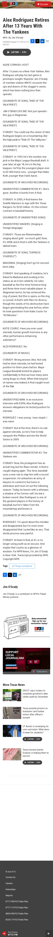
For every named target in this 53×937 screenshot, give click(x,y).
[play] (4, 933)
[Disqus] (26, 822)
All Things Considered (22, 566)
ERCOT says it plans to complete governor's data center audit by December (35, 693)
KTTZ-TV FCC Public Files (17, 908)
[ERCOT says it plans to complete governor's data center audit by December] (12, 695)
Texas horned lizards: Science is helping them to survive (36, 752)
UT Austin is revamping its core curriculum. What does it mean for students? (36, 729)
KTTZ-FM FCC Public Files (17, 902)
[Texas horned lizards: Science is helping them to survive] (12, 754)
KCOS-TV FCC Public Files (17, 920)
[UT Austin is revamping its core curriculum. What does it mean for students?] (12, 731)
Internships (11, 889)
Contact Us (10, 877)
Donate (44, 4)
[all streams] (49, 933)
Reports (9, 895)
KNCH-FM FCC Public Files (17, 914)
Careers (9, 883)
